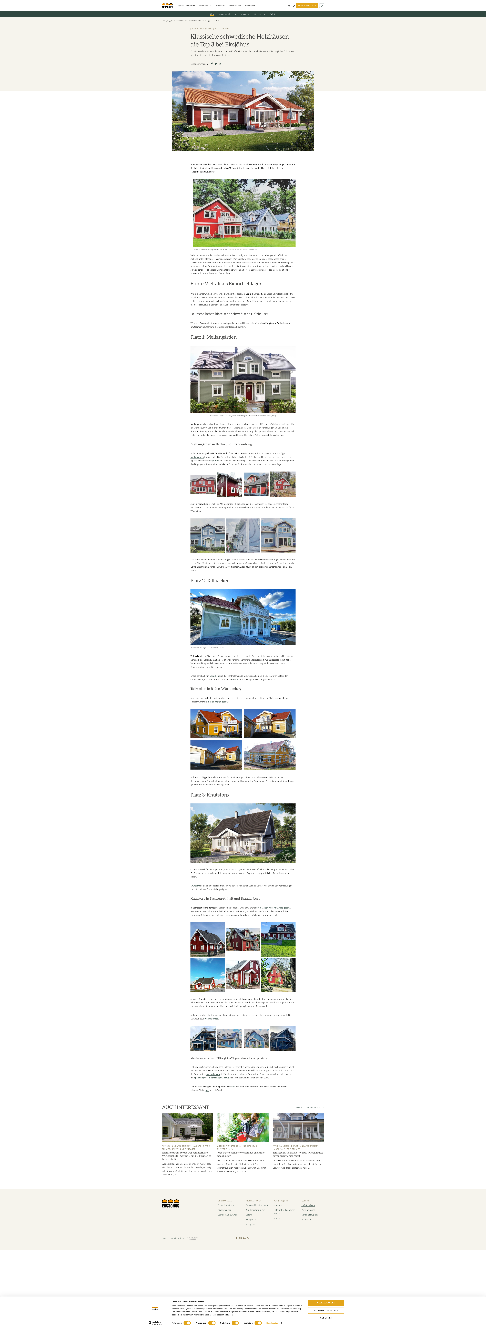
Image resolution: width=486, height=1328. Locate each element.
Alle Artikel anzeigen (308, 1107)
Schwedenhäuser (185, 6)
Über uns (278, 1205)
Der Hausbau (203, 6)
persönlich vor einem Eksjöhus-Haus (212, 1078)
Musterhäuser (220, 6)
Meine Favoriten (321, 6)
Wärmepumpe (211, 1019)
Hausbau (196, 1146)
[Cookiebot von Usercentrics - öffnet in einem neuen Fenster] (155, 1323)
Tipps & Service (292, 1149)
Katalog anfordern (307, 5)
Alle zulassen (326, 1303)
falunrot (215, 460)
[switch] (212, 1323)
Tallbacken (214, 676)
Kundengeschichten (227, 14)
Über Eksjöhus (282, 1201)
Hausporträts (175, 21)
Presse (277, 1218)
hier (233, 1087)
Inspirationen (249, 6)
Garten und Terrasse (183, 1149)
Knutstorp (195, 886)
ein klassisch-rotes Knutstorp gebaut (273, 908)
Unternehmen (225, 1149)
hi (206, 1090)
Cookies (164, 1238)
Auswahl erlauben (326, 1310)
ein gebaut (218, 702)
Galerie (273, 14)
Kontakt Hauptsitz (309, 1215)
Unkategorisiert (181, 1146)
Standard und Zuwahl (228, 1215)
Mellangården (197, 457)
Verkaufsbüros (235, 6)
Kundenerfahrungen (255, 1210)
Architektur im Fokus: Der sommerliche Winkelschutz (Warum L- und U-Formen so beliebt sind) (186, 1156)
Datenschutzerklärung (177, 1238)
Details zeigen (272, 1323)
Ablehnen (326, 1318)
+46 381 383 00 (308, 1205)
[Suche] (289, 5)
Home (164, 21)
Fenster (235, 679)
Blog (212, 14)
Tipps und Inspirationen (257, 1205)
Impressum (306, 1219)
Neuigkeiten (259, 14)
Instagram (245, 14)
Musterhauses (213, 1074)
